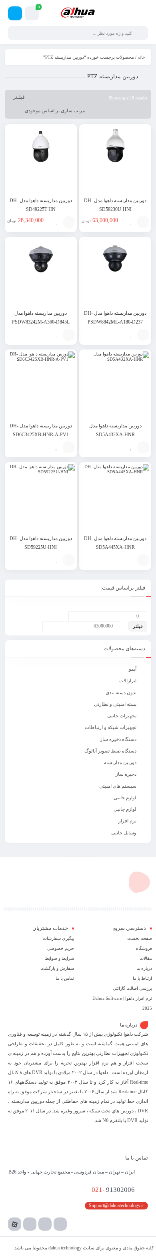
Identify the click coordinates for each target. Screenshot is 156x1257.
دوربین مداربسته (120, 762)
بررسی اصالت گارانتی (132, 988)
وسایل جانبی (123, 833)
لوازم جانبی (125, 797)
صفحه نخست (139, 938)
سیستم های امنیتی (117, 786)
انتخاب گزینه (143, 222)
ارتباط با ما (142, 978)
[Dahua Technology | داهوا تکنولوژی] (78, 13)
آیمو (132, 669)
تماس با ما (65, 978)
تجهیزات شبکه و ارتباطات (110, 727)
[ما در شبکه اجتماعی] (15, 13)
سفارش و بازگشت (57, 968)
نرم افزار (127, 821)
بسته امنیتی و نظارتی (115, 704)
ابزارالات (127, 680)
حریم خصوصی (60, 948)
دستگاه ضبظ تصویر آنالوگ (110, 751)
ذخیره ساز (126, 774)
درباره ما (144, 968)
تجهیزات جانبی (121, 716)
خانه (141, 57)
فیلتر (138, 626)
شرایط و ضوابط (59, 958)
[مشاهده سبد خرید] (32, 14)
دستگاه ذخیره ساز (118, 739)
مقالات (146, 958)
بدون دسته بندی (121, 692)
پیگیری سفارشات (58, 938)
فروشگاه (144, 948)
